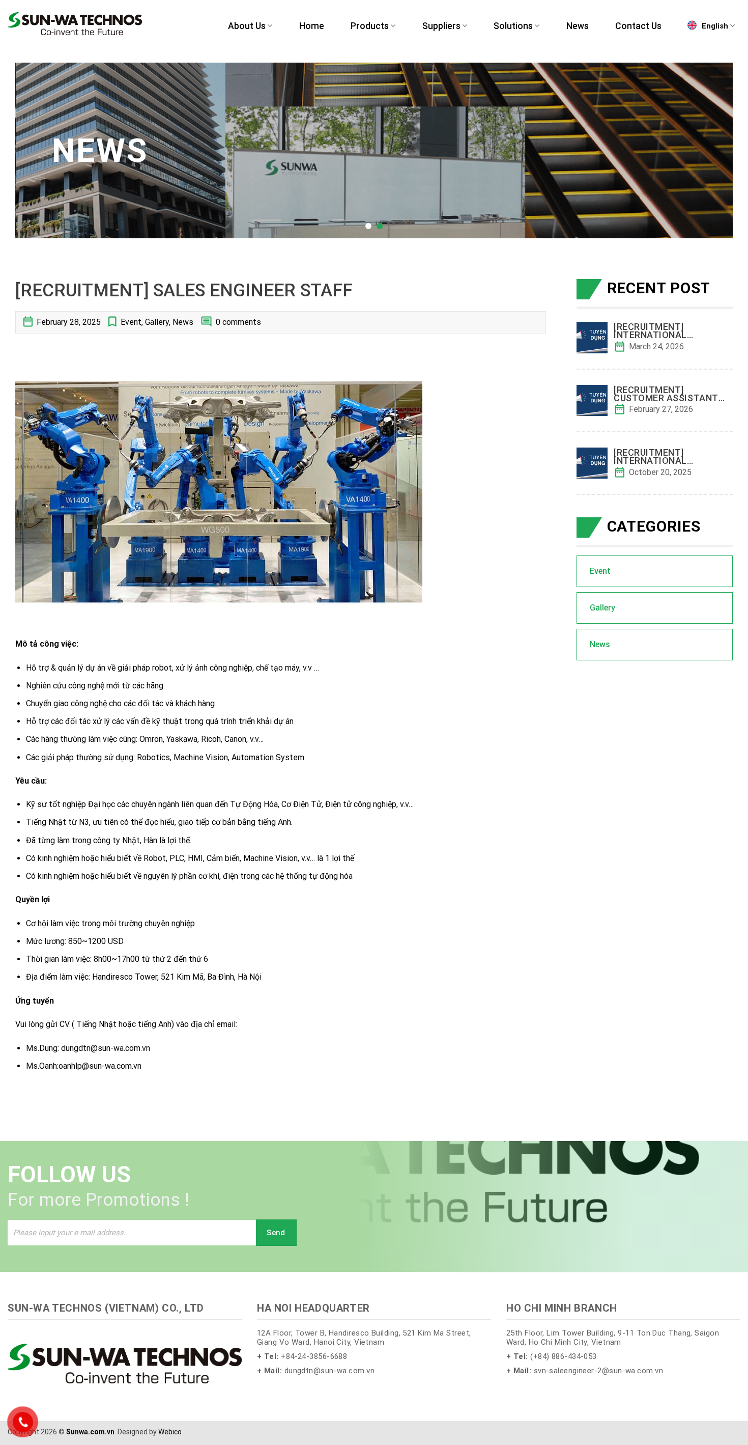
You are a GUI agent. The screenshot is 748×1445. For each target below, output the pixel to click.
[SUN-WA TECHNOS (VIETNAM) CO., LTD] (75, 23)
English (715, 26)
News (577, 26)
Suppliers (441, 26)
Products (370, 26)
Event (131, 322)
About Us (247, 26)
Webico (170, 1432)
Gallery (157, 322)
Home (311, 26)
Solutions (513, 26)
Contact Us (638, 26)
